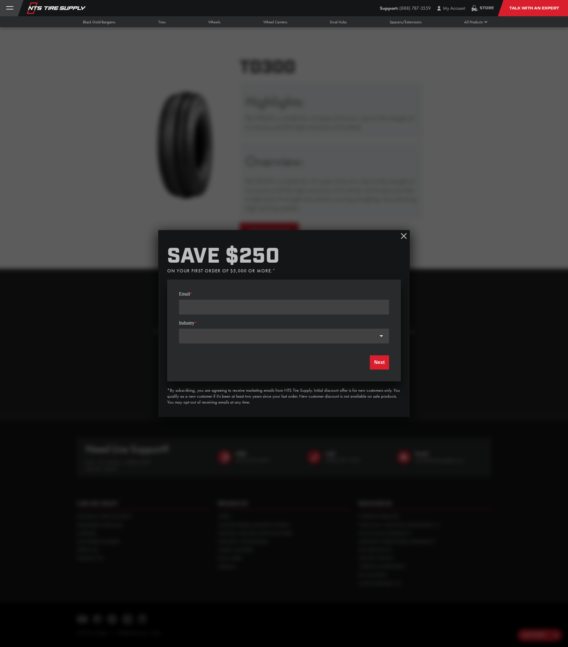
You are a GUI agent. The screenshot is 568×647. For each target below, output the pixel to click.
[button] (473, 21)
